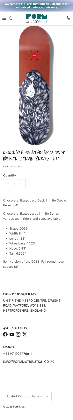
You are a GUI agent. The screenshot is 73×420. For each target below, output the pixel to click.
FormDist (18, 406)
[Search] (13, 18)
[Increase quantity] (22, 183)
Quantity (9, 175)
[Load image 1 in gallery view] (36, 87)
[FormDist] (36, 18)
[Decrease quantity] (6, 183)
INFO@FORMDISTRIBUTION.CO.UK (28, 362)
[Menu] (4, 18)
